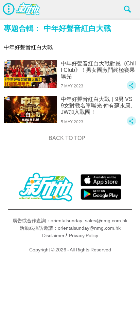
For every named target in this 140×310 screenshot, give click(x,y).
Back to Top (67, 138)
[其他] (131, 88)
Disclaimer (53, 235)
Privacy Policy (83, 235)
